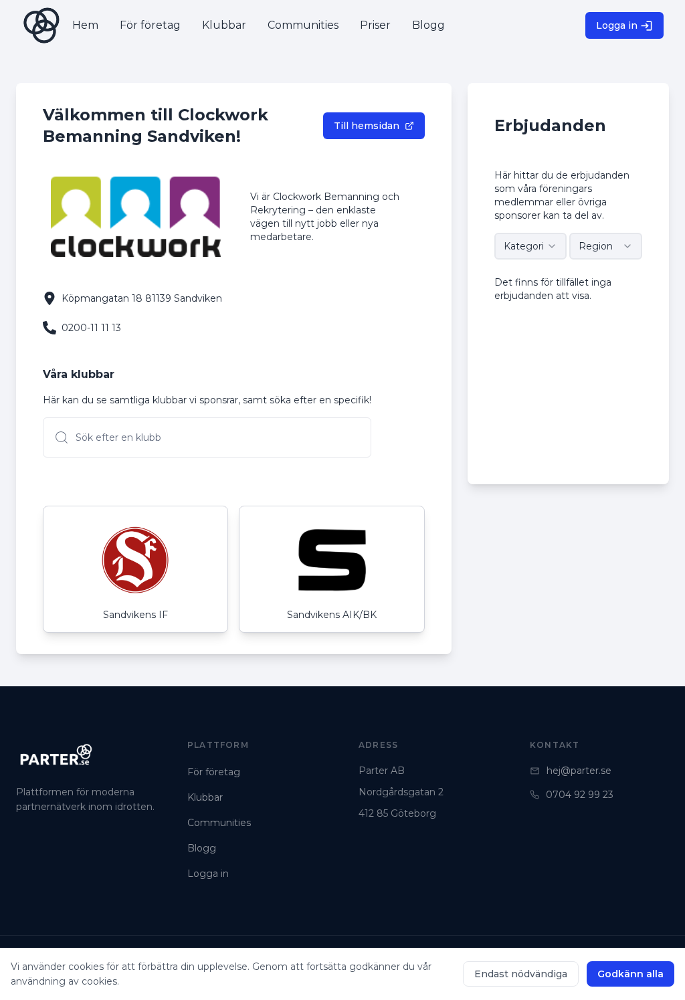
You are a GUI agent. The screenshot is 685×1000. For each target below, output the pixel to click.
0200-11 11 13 (91, 328)
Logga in (617, 25)
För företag (213, 772)
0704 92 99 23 (579, 795)
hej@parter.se (579, 771)
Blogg (201, 848)
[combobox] (530, 246)
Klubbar (205, 797)
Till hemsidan (366, 126)
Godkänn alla (630, 974)
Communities (219, 823)
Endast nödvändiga (520, 974)
